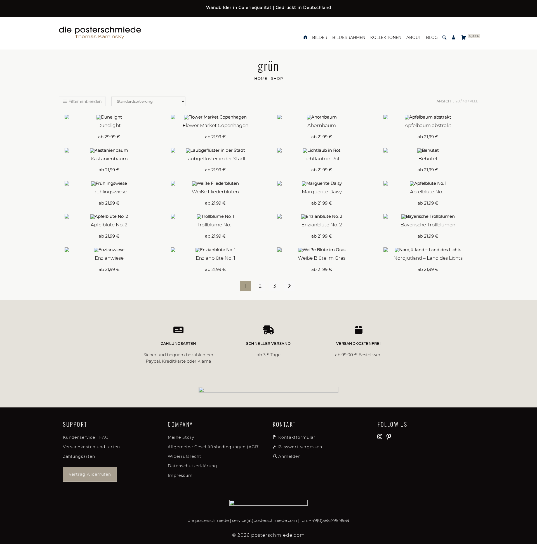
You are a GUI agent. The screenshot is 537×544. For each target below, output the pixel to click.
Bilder (319, 37)
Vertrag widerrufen (90, 474)
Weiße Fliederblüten (215, 191)
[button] (444, 37)
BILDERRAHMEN (348, 37)
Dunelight (109, 125)
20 (458, 101)
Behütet (428, 158)
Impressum (180, 475)
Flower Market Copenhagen (215, 125)
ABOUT (413, 37)
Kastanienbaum (109, 158)
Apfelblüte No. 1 (428, 191)
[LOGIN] (453, 37)
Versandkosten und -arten (91, 446)
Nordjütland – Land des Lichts (428, 258)
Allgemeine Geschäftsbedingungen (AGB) (214, 446)
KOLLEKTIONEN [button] (385, 37)
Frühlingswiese (109, 191)
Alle (474, 101)
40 (465, 101)
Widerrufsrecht (184, 456)
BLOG (432, 37)
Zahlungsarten (79, 456)
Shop (277, 78)
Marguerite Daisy (322, 191)
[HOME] (305, 37)
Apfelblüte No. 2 (109, 225)
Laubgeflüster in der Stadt (215, 158)
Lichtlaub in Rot (321, 158)
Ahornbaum (321, 125)
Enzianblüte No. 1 (215, 258)
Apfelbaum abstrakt (428, 125)
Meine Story (181, 437)
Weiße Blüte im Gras (321, 258)
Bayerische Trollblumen (428, 225)
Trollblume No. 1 (215, 225)
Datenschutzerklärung (192, 465)
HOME (260, 78)
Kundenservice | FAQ (86, 437)
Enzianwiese (109, 258)
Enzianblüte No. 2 (322, 225)
